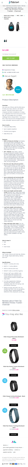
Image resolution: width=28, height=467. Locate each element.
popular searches (7, 452)
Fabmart (14, 442)
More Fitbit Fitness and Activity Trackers (9, 17)
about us (5, 445)
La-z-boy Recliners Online (11, 460)
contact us (17, 450)
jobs (14, 452)
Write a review (16, 310)
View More (13, 345)
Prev (18, 15)
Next (22, 15)
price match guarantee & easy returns (12, 447)
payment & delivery (8, 450)
